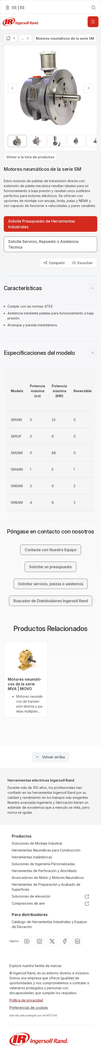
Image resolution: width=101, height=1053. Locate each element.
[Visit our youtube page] (26, 941)
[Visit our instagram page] (39, 941)
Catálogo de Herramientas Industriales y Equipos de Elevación (49, 924)
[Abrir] (93, 21)
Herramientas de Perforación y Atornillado (44, 871)
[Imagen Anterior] (12, 88)
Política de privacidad (26, 1000)
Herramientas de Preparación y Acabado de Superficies (46, 886)
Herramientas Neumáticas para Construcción (46, 850)
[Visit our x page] (52, 941)
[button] (50, 288)
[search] (93, 7)
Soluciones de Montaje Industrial (37, 843)
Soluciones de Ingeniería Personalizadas (43, 864)
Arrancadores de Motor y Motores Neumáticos (48, 878)
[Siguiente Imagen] (88, 88)
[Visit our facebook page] (64, 941)
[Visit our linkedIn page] (77, 941)
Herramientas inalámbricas (32, 857)
